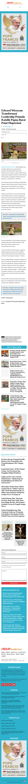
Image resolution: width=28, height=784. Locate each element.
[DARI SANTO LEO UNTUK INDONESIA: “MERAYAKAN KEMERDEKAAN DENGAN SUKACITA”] (5, 373)
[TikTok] (10, 684)
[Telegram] (12, 140)
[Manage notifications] (25, 781)
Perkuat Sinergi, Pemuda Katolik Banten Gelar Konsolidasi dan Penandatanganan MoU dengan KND (18, 354)
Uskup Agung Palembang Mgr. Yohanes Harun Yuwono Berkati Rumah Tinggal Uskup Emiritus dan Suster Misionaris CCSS (13, 732)
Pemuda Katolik (17, 338)
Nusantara (7, 126)
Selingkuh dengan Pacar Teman (8, 725)
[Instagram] (6, 684)
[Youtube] (13, 684)
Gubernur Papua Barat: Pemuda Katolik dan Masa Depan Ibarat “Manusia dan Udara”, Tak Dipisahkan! (7, 536)
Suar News (4, 634)
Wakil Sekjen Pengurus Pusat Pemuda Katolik (11, 341)
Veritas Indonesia (5, 408)
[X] (5, 140)
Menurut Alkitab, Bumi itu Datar (8, 723)
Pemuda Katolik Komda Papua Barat (9, 340)
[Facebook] (2, 140)
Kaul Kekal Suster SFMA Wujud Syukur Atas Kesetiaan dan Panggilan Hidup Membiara (18, 364)
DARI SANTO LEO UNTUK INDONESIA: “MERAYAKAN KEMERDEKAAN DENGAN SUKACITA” (18, 374)
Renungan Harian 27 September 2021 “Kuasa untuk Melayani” (20, 542)
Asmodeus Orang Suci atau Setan (8, 728)
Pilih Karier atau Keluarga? (7, 720)
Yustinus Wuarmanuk (11, 129)
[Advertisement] (14, 69)
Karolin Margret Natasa (7, 338)
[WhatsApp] (9, 140)
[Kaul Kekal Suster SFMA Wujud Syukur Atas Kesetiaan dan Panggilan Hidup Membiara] (5, 364)
